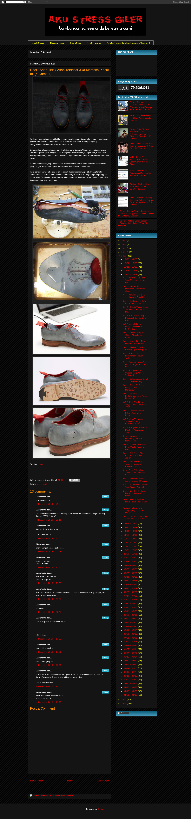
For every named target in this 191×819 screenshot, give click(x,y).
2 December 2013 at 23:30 (48, 567)
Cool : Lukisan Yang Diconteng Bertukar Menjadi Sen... (132, 438)
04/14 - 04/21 (131, 645)
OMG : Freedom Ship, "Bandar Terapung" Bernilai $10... (132, 464)
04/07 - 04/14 (131, 649)
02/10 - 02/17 (131, 676)
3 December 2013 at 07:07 (48, 599)
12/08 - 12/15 (131, 270)
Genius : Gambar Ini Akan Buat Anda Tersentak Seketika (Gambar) (141, 186)
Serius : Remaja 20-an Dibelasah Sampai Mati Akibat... (134, 288)
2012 (124, 699)
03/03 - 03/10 (131, 664)
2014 (124, 252)
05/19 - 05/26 (131, 626)
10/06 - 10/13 (131, 550)
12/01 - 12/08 (131, 274)
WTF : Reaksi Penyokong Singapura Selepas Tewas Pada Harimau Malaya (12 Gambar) (141, 201)
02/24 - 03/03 (131, 668)
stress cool (42, 484)
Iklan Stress (75, 43)
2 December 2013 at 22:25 (48, 551)
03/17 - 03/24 (131, 656)
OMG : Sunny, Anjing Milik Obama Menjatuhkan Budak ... (134, 335)
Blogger (101, 809)
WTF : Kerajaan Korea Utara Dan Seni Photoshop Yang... (135, 430)
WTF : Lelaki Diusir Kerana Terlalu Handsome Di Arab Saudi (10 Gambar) (141, 146)
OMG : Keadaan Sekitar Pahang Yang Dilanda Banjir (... (133, 413)
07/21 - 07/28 (131, 592)
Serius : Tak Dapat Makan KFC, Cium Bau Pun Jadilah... (134, 455)
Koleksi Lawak (94, 43)
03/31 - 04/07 (131, 653)
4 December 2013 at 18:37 (48, 686)
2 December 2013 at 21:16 (48, 520)
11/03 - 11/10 (131, 535)
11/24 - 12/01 (131, 523)
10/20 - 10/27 (131, 542)
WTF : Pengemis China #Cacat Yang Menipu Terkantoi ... (133, 373)
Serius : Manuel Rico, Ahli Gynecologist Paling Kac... (135, 348)
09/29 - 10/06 (131, 554)
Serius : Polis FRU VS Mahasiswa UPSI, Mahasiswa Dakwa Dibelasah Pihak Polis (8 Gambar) (140, 134)
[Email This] (70, 480)
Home (70, 780)
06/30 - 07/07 (131, 603)
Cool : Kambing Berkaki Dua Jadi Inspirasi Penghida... (135, 296)
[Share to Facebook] (78, 480)
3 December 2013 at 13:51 (48, 638)
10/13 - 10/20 (131, 546)
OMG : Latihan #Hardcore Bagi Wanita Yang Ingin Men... (134, 447)
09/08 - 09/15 (131, 565)
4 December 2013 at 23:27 (48, 702)
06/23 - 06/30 (131, 607)
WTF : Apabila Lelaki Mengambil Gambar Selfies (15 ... (132, 326)
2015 (124, 248)
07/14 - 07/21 (131, 595)
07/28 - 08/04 (131, 588)
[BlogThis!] (73, 480)
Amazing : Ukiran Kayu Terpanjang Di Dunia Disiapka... (133, 510)
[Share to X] (76, 480)
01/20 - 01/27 (131, 687)
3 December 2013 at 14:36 (48, 652)
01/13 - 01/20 (131, 691)
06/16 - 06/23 (131, 611)
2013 (124, 256)
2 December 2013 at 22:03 (48, 538)
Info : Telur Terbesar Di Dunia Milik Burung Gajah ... (135, 502)
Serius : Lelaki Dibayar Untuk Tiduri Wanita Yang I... (135, 380)
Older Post (103, 780)
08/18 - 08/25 (131, 576)
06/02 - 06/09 (131, 618)
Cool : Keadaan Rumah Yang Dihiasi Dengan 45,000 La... (135, 364)
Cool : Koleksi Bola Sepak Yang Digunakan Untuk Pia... (134, 280)
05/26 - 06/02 (131, 622)
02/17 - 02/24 (131, 672)
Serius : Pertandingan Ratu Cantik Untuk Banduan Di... (135, 302)
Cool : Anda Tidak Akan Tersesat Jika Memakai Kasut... (134, 472)
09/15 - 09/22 (131, 561)
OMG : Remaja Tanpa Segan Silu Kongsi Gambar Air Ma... (135, 309)
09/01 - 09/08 (131, 569)
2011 (124, 703)
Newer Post (36, 780)
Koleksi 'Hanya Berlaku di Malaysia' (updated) (128, 43)
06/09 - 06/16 (131, 615)
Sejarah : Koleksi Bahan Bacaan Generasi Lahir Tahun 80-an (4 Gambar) (132, 223)
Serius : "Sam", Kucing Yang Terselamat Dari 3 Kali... (135, 517)
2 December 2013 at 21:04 (48, 504)
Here (41, 464)
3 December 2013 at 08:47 (48, 612)
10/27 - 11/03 (131, 538)
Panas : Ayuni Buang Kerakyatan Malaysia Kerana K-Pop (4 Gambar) (142, 173)
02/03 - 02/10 (131, 679)
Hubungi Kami (57, 43)
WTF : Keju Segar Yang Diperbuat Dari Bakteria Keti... (134, 318)
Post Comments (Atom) (75, 790)
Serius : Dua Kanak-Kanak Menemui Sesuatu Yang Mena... (134, 493)
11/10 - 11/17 (131, 531)
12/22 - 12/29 (131, 263)
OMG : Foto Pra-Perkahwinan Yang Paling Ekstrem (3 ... (135, 396)
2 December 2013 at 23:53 (48, 583)
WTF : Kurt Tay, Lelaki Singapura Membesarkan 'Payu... (134, 404)
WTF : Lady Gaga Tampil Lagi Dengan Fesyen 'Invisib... (134, 356)
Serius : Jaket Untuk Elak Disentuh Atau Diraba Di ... (135, 342)
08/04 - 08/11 (131, 584)
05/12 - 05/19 (131, 630)
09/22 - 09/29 (131, 557)
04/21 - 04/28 (131, 641)
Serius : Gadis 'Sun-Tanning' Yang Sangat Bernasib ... (135, 485)
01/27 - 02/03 (131, 683)
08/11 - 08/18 (131, 580)
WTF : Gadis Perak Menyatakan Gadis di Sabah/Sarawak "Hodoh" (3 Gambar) (142, 160)
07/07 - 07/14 (131, 599)
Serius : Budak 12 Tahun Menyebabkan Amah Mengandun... (133, 387)
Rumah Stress (37, 43)
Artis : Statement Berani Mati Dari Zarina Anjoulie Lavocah (140, 118)
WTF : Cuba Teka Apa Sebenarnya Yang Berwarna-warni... (133, 421)
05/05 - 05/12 (131, 634)
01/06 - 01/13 (131, 695)
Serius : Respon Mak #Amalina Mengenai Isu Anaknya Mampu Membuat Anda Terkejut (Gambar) (141, 106)
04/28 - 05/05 (131, 637)
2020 (124, 240)
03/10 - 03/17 (131, 660)
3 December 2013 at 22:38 (48, 665)
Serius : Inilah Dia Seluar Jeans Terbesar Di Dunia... (135, 479)
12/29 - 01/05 (131, 259)
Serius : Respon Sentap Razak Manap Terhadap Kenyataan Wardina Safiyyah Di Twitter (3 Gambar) (136, 213)
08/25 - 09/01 (131, 573)
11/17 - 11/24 (131, 527)
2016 (124, 244)
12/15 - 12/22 (131, 266)
